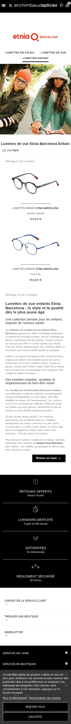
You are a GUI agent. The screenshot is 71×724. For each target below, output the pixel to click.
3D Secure (35, 580)
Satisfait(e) (35, 548)
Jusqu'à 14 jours (35, 495)
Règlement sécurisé (36, 576)
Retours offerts (35, 491)
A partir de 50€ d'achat (35, 523)
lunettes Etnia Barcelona (49, 443)
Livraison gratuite (35, 520)
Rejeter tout (35, 707)
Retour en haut (49, 458)
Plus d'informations (15, 698)
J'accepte (35, 717)
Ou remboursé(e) (35, 552)
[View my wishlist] (61, 5)
